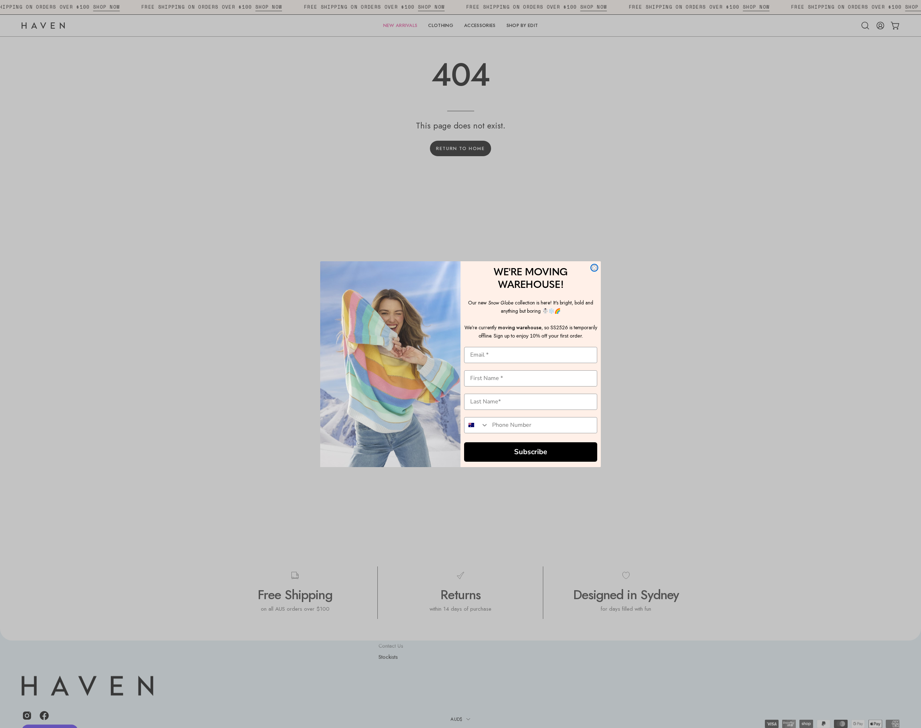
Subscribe (530, 452)
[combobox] (476, 425)
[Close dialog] (594, 267)
